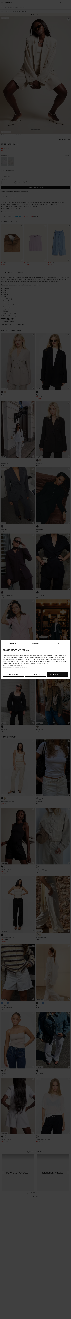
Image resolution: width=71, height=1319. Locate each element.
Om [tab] (58, 643)
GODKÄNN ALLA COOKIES (58, 674)
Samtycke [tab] (12, 643)
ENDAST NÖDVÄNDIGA (13, 674)
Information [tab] (35, 643)
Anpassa (34, 674)
